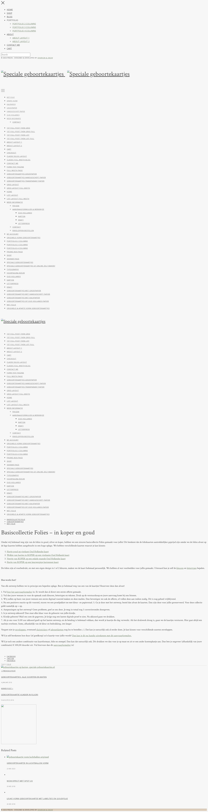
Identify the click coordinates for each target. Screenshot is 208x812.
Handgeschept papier (16, 111)
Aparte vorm (12, 101)
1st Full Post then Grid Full (21, 131)
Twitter (10, 658)
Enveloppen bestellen (23, 230)
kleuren (180, 568)
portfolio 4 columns (24, 30)
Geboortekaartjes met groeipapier (24, 291)
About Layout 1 (20, 37)
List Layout (12, 195)
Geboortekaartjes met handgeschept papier (28, 294)
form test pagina (15, 167)
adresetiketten (57, 629)
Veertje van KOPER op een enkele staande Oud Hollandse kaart (36, 558)
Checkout (11, 153)
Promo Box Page (15, 252)
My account (13, 234)
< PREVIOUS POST (8, 671)
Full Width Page (15, 170)
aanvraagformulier (62, 645)
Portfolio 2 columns (24, 23)
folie (9, 664)
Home (10, 9)
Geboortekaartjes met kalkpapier (23, 298)
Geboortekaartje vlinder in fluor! (19, 694)
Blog (9, 16)
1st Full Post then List (18, 135)
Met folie (11, 97)
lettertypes (192, 568)
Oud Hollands (13, 115)
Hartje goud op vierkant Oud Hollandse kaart (28, 551)
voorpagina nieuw (16, 273)
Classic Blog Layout (17, 156)
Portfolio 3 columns (24, 27)
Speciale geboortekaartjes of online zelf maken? (31, 266)
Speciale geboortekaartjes (20, 262)
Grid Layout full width (18, 188)
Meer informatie (14, 119)
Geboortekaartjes (15, 521)
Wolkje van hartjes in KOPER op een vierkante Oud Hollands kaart (38, 555)
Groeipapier (12, 108)
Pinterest (11, 661)
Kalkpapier (11, 104)
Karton (21, 216)
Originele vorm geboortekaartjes (23, 237)
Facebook (11, 656)
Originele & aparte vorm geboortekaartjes (28, 308)
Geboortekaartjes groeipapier (22, 174)
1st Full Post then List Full (20, 138)
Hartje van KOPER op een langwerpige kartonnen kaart (33, 562)
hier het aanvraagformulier (19, 591)
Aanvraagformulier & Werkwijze (28, 209)
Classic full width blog (18, 160)
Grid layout (13, 184)
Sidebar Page (13, 259)
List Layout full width (18, 199)
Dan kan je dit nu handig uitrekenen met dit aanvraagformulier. (102, 635)
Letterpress (24, 223)
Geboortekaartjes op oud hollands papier (28, 301)
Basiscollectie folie (16, 519)
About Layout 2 (20, 41)
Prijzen (15, 206)
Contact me (13, 45)
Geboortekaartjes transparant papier (25, 181)
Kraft (21, 220)
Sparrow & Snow (45, 58)
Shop (9, 13)
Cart (9, 48)
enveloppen (20, 629)
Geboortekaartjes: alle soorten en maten (24, 677)
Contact (16, 122)
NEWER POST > (7, 688)
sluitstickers (42, 629)
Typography (13, 269)
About (10, 34)
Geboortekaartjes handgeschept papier (26, 177)
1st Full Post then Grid (18, 128)
